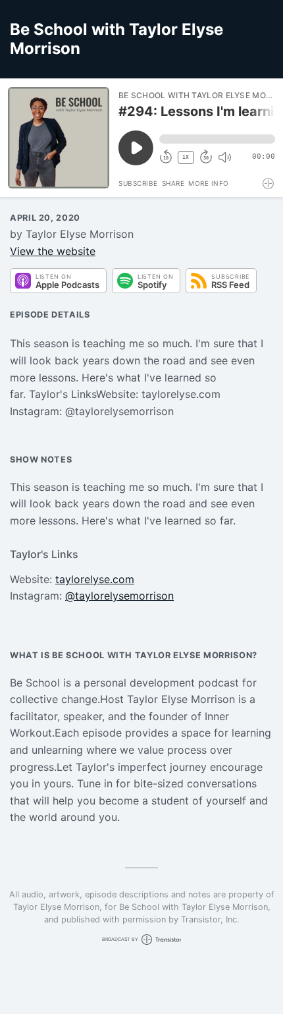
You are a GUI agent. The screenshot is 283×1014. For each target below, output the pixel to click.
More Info (208, 183)
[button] (217, 139)
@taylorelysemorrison (119, 595)
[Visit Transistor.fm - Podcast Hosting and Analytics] (269, 183)
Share (173, 183)
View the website (52, 251)
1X (185, 157)
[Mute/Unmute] (224, 157)
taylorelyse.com (94, 579)
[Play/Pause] (58, 137)
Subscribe (138, 183)
